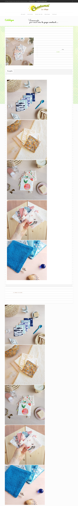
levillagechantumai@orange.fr (41, 1)
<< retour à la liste (17, 292)
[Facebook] (72, 1)
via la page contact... (48, 22)
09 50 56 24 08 (32, 1)
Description (10, 71)
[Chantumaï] (39, 8)
